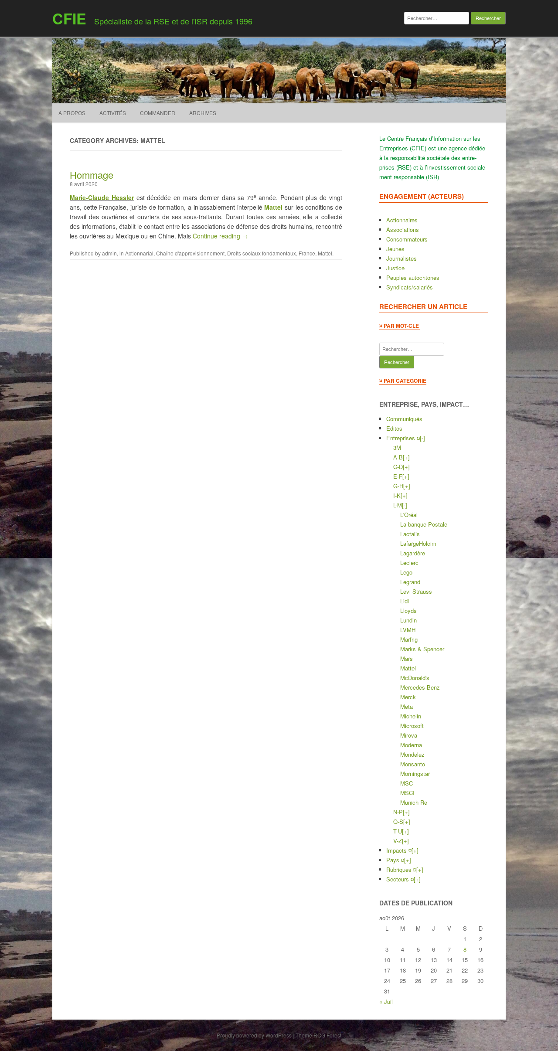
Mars (406, 658)
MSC (406, 783)
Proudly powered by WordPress (254, 1035)
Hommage (91, 174)
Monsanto (412, 764)
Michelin (410, 716)
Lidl (404, 601)
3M (397, 447)
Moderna (411, 745)
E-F (397, 476)
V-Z (397, 841)
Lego (406, 572)
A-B (398, 457)
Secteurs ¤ (400, 879)
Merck (408, 697)
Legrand (410, 582)
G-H (398, 486)
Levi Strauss (416, 591)
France (307, 253)
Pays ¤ (395, 860)
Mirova (408, 735)
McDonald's (414, 677)
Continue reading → (220, 235)
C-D (398, 467)
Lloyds (408, 610)
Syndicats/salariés (409, 287)
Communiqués (404, 419)
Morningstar (415, 773)
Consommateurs (407, 239)
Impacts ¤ (399, 850)
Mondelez (412, 754)
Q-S (398, 821)
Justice (395, 268)
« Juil (386, 1001)
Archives (202, 112)
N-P (398, 812)
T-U (397, 831)
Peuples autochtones (412, 277)
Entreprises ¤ (403, 438)
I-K (397, 495)
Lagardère (412, 553)
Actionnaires (402, 220)
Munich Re (413, 802)
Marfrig (409, 639)
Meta (406, 706)
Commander (157, 112)
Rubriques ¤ (401, 869)
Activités (112, 112)
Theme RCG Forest (318, 1035)
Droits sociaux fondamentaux (261, 253)
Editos (394, 428)
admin (109, 253)
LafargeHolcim (418, 543)
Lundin (408, 620)
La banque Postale (423, 524)
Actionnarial (139, 253)
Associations (402, 229)
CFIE (69, 18)
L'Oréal (409, 514)
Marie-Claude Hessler (102, 197)
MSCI (407, 793)
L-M (397, 505)
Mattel (273, 207)
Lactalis (410, 534)
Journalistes (401, 258)
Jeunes (395, 249)
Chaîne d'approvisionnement (190, 253)
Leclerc (409, 562)
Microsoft (412, 725)
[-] (422, 438)
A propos (71, 112)
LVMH (407, 630)
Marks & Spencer (422, 649)
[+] (406, 457)
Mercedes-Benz (420, 687)
